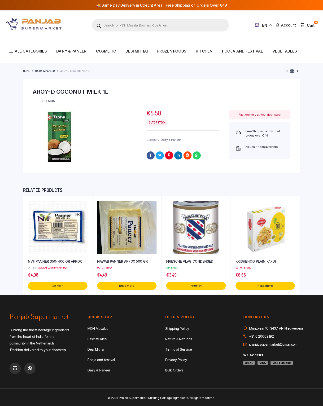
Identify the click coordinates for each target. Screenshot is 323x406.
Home (26, 71)
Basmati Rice (97, 339)
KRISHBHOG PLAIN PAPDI (256, 261)
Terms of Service (178, 349)
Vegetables (284, 51)
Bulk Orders (174, 370)
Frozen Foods (171, 51)
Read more (127, 285)
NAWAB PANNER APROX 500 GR (122, 261)
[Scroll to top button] (312, 395)
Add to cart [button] (57, 285)
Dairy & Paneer (71, 51)
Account (288, 25)
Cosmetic (106, 51)
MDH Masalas (97, 329)
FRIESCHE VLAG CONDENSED (189, 261)
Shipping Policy (177, 329)
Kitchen (204, 51)
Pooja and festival (242, 51)
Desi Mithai (137, 51)
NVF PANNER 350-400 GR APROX (55, 261)
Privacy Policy (176, 360)
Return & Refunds (178, 339)
